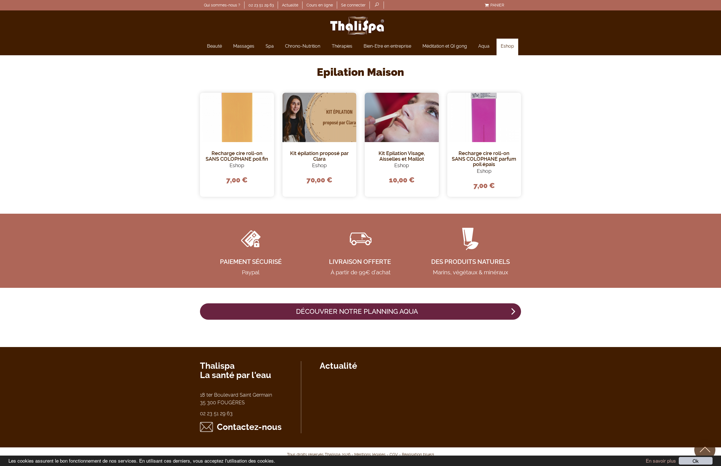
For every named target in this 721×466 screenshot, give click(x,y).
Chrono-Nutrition (302, 46)
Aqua (483, 46)
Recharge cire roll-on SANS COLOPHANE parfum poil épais (484, 158)
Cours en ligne (319, 5)
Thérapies (342, 46)
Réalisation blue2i (418, 454)
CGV (394, 454)
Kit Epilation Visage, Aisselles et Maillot (402, 156)
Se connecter (353, 5)
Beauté (214, 46)
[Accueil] (360, 24)
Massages (243, 46)
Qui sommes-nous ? (222, 5)
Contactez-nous (249, 427)
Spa (270, 46)
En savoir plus (661, 460)
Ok (696, 460)
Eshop (507, 46)
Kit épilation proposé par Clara (319, 156)
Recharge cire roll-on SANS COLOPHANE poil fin (237, 156)
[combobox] (377, 5)
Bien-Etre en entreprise (387, 46)
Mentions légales (370, 454)
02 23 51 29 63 (261, 5)
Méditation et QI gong (444, 46)
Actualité (290, 5)
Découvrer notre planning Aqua (357, 311)
